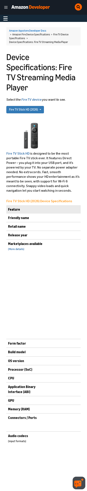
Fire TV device (31, 99)
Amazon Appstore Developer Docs (27, 30)
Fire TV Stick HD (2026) (24, 109)
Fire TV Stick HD (18, 153)
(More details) (16, 249)
